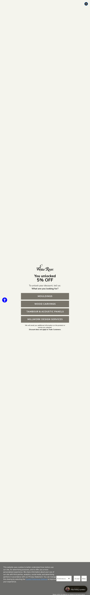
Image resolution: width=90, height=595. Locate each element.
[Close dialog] (86, 3)
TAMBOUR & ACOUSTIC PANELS (45, 311)
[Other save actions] (69, 578)
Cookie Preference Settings (36, 579)
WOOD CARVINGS (45, 303)
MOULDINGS (45, 296)
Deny (84, 579)
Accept (77, 579)
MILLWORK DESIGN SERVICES (45, 319)
